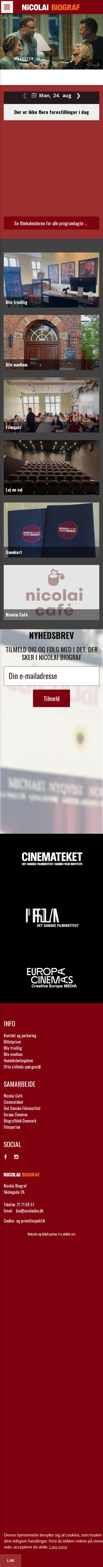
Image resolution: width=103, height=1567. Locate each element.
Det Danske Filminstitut (22, 1108)
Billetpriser (12, 1042)
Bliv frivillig (13, 1048)
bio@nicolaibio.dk (29, 1211)
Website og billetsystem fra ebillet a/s (52, 1234)
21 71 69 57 (25, 1205)
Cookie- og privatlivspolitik (24, 1221)
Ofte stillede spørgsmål (22, 1067)
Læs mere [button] (58, 1547)
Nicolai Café (13, 1096)
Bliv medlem (13, 1054)
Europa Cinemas (16, 1115)
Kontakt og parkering (20, 1035)
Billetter (24, 58)
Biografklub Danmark (20, 1121)
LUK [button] (10, 1560)
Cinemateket (13, 1102)
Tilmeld (52, 698)
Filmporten (12, 1127)
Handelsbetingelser (19, 1061)
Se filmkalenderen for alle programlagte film (52, 223)
